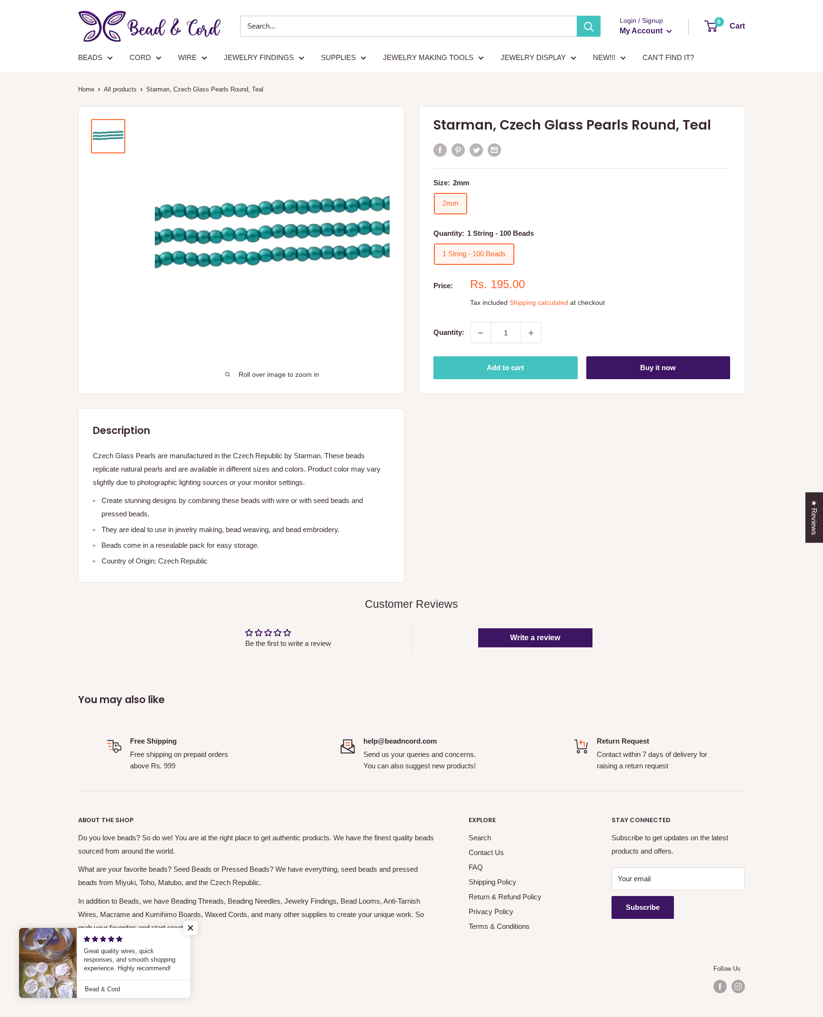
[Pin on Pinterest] (458, 150)
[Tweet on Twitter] (476, 150)
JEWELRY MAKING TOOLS (428, 57)
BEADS (90, 57)
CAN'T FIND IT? (668, 57)
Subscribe (643, 907)
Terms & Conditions (499, 926)
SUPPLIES (338, 57)
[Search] (589, 26)
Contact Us (486, 852)
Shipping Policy (492, 882)
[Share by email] (494, 150)
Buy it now (658, 368)
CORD (140, 57)
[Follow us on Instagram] (738, 986)
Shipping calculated (539, 303)
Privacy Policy (491, 911)
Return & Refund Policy (505, 897)
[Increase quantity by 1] (531, 333)
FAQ (476, 867)
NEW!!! (604, 57)
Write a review (535, 638)
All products (120, 89)
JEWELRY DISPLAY (533, 57)
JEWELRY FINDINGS (259, 57)
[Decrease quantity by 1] (481, 333)
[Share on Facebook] (440, 150)
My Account (642, 31)
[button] (190, 928)
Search (480, 838)
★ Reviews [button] (814, 517)
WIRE (187, 57)
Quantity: (448, 333)
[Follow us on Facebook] (720, 986)
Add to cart (505, 368)
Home (86, 89)
